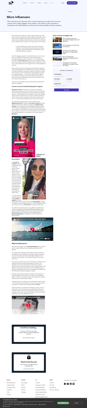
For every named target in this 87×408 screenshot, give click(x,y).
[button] (25, 3)
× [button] (85, 399)
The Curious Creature (34, 103)
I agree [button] (63, 402)
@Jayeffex (14, 113)
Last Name (69, 79)
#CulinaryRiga (36, 201)
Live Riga (16, 198)
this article (27, 204)
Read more (21, 402)
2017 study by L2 (22, 60)
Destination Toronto (17, 89)
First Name (57, 79)
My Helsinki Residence (32, 246)
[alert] (43, 403)
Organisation (57, 83)
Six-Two (38, 284)
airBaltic (14, 200)
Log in (63, 2)
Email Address (57, 74)
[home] (11, 3)
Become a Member (72, 2)
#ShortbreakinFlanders (17, 213)
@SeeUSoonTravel (16, 103)
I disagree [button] (76, 402)
